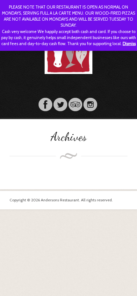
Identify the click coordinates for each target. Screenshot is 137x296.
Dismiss (129, 43)
